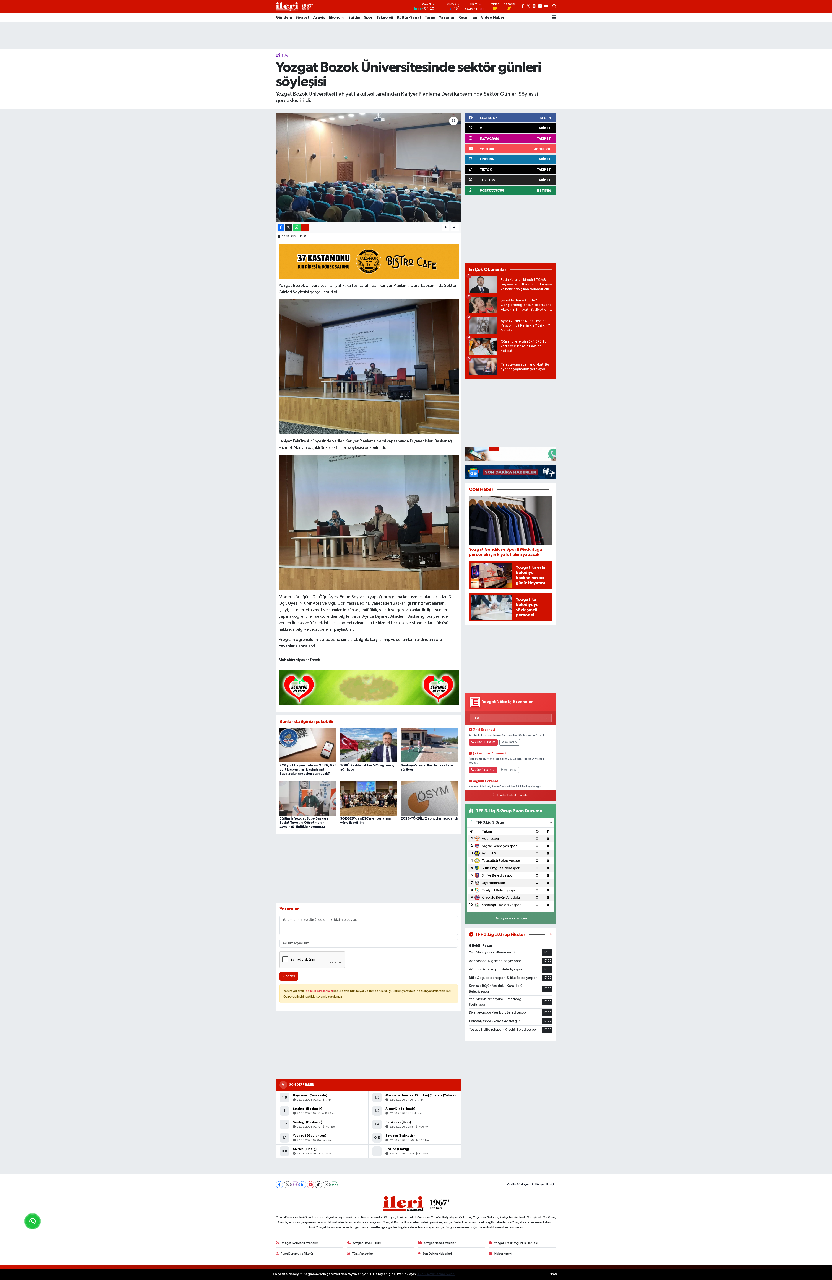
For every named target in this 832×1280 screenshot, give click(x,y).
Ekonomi (337, 18)
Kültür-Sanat (409, 18)
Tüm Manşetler (362, 1253)
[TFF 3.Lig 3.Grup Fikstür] (550, 934)
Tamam (552, 1274)
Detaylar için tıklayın (511, 918)
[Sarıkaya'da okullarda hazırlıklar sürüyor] (429, 745)
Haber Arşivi (503, 1253)
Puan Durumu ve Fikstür (297, 1253)
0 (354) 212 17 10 (484, 770)
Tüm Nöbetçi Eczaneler (513, 795)
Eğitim (354, 18)
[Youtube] (310, 1184)
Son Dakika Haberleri (437, 1253)
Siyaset (302, 18)
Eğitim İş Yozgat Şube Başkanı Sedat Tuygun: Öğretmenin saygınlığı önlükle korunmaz (304, 822)
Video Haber (493, 18)
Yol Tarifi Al (511, 742)
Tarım (430, 18)
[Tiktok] (318, 1184)
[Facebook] (279, 1184)
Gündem (284, 18)
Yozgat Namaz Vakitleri (440, 1243)
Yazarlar (447, 18)
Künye (539, 1184)
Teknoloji (384, 18)
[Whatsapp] (334, 1184)
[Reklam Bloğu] (510, 454)
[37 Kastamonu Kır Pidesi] (369, 261)
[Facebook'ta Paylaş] (281, 227)
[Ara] (554, 6)
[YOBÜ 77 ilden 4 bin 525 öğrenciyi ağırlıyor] (368, 745)
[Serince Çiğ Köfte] (369, 687)
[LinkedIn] (302, 1184)
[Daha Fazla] (305, 227)
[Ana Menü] (554, 17)
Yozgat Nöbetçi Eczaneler (299, 1243)
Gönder (289, 976)
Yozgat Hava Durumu (367, 1243)
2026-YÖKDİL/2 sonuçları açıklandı (429, 818)
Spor (368, 18)
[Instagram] (295, 1184)
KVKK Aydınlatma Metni (436, 1274)
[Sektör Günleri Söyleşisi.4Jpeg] (369, 522)
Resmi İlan (467, 18)
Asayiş (319, 18)
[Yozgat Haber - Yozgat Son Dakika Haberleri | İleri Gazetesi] (294, 6)
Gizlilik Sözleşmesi (520, 1184)
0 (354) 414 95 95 (485, 742)
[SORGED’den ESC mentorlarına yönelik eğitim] (368, 798)
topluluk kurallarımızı (318, 991)
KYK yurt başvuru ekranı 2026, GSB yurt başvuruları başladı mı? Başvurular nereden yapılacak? (308, 769)
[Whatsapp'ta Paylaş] (297, 227)
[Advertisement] (416, 36)
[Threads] (326, 1184)
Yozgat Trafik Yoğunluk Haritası (516, 1243)
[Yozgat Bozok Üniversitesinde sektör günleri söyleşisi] (369, 167)
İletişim (551, 1184)
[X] (287, 1184)
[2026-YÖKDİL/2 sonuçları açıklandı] (429, 798)
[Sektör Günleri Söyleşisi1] (369, 366)
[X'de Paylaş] (288, 227)
